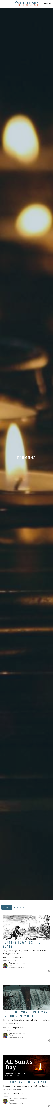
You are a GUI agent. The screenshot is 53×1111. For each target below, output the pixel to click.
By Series (19, 907)
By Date (7, 907)
